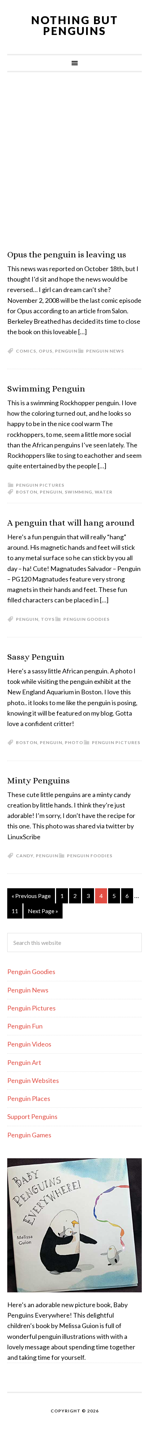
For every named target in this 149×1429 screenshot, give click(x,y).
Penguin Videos (29, 1044)
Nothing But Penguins (74, 25)
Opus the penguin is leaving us (66, 254)
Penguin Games (29, 1135)
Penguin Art (24, 1062)
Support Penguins (32, 1116)
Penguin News (105, 351)
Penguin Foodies (89, 855)
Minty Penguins (38, 780)
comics (26, 351)
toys (48, 619)
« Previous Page (31, 895)
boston (26, 492)
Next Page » (43, 910)
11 (15, 910)
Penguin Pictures (40, 485)
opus (45, 351)
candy (24, 855)
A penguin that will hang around (71, 523)
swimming (78, 492)
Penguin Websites (33, 1080)
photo (74, 742)
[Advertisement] (74, 161)
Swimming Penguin (46, 389)
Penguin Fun (25, 1026)
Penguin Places (28, 1098)
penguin (66, 351)
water (103, 492)
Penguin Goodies (86, 619)
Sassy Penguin (35, 657)
